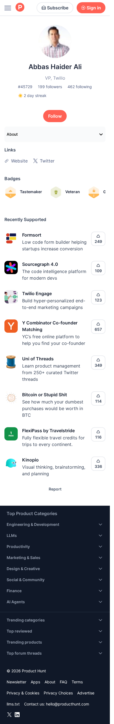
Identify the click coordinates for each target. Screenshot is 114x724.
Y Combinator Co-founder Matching (49, 326)
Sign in (94, 8)
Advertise (85, 693)
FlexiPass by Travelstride (48, 430)
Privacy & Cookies (23, 693)
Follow (55, 116)
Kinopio (30, 460)
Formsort (31, 235)
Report (55, 489)
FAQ (63, 682)
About (12, 134)
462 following (80, 86)
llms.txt (13, 704)
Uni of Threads (38, 358)
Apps (35, 682)
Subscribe (57, 8)
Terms (77, 682)
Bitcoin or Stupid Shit (44, 394)
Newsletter (16, 682)
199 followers (50, 86)
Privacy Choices (58, 693)
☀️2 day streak (32, 95)
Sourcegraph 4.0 (40, 264)
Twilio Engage (37, 293)
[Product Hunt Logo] (19, 7)
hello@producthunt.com (67, 704)
